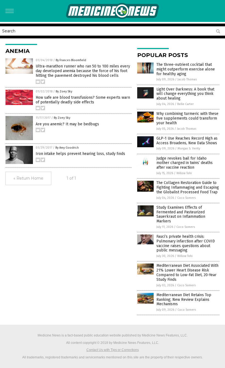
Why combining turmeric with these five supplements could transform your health (187, 118)
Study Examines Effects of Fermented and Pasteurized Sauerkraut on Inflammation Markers (180, 214)
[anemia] (112, 18)
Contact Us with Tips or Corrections (112, 350)
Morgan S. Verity (189, 148)
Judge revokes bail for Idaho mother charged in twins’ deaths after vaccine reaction (184, 163)
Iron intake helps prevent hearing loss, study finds (80, 153)
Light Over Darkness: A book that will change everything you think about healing (185, 94)
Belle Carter (185, 104)
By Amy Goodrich (67, 147)
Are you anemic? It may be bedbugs (67, 124)
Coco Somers (186, 198)
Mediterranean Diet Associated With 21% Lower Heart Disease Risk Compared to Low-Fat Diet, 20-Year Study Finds (187, 272)
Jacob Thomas (187, 79)
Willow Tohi (184, 173)
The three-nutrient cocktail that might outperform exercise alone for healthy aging (185, 69)
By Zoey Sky (64, 91)
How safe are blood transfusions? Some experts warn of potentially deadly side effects (83, 99)
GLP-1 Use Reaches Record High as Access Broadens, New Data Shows (187, 140)
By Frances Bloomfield (71, 60)
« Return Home (28, 178)
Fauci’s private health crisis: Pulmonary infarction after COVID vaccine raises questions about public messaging (185, 243)
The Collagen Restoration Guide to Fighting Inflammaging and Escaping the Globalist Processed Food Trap (187, 187)
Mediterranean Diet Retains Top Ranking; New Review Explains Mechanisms (183, 300)
